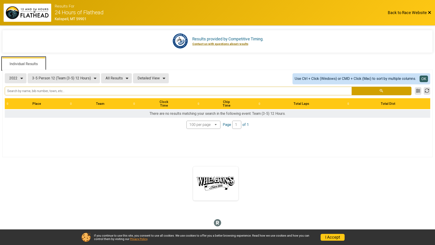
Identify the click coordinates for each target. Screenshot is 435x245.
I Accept (332, 237)
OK (423, 79)
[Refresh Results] (427, 91)
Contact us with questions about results (220, 44)
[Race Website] (29, 13)
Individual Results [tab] (24, 64)
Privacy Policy (138, 239)
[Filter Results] (418, 91)
